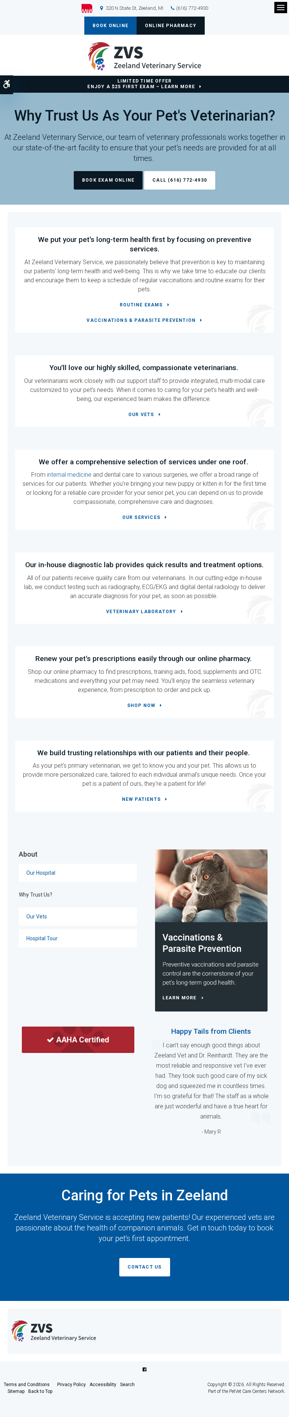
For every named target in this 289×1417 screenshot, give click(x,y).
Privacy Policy (71, 1384)
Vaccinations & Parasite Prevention (141, 320)
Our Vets (141, 414)
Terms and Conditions (27, 1384)
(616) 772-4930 (192, 8)
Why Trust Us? (35, 895)
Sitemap (16, 1391)
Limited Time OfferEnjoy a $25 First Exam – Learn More (141, 83)
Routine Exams (141, 305)
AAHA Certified (82, 1039)
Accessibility (103, 1384)
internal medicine (69, 474)
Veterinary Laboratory (141, 611)
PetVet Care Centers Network (256, 1391)
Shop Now (141, 705)
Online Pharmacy (170, 25)
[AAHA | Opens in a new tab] (90, 8)
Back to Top (40, 1391)
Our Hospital (40, 873)
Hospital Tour (42, 938)
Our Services (141, 517)
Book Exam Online (108, 180)
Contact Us (145, 1267)
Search (127, 1384)
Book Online (110, 25)
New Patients (141, 799)
